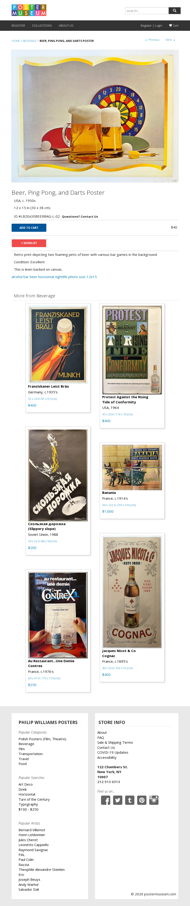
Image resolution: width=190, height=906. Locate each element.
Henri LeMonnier (32, 834)
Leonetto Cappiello (34, 844)
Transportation (31, 753)
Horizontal (27, 794)
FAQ (100, 737)
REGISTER (18, 25)
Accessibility (107, 757)
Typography (28, 804)
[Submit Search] (174, 10)
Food (23, 763)
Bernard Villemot (32, 830)
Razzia (24, 864)
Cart (175, 25)
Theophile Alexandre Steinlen (42, 869)
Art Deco (26, 784)
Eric (21, 874)
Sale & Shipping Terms (115, 742)
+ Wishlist (29, 243)
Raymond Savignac (33, 849)
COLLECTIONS (42, 25)
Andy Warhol (28, 884)
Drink (23, 789)
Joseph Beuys (29, 879)
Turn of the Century (34, 799)
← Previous (152, 40)
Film (22, 748)
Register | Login (151, 25)
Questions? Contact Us (80, 216)
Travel (24, 758)
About (102, 732)
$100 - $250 (28, 809)
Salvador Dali (29, 889)
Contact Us (106, 747)
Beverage (30, 41)
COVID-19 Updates (112, 752)
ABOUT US (66, 25)
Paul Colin (26, 859)
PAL (22, 854)
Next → (170, 40)
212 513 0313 (108, 781)
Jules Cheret (28, 839)
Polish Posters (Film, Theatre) (42, 739)
